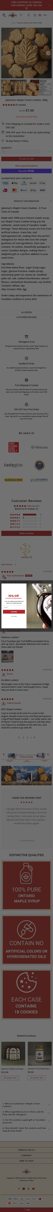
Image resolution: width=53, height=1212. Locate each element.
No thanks (14, 616)
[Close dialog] (49, 585)
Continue (14, 612)
